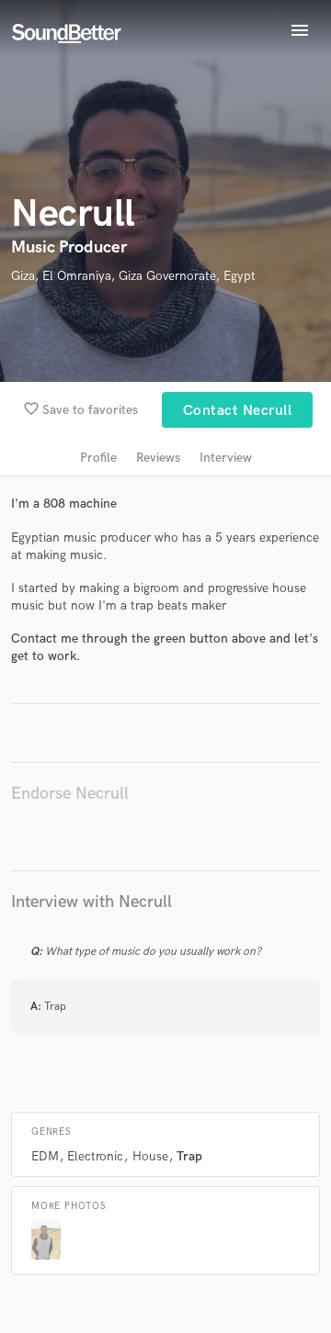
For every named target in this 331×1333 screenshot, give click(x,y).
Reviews (158, 457)
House (150, 1156)
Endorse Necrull (70, 793)
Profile (98, 457)
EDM (45, 1156)
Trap (189, 1156)
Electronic (95, 1156)
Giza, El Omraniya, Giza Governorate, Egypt (133, 276)
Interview (226, 457)
